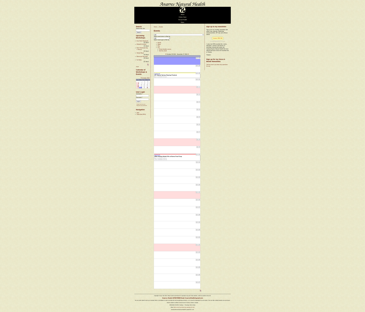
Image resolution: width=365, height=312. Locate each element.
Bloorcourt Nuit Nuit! (142, 56)
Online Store (182, 17)
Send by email (163, 50)
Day (159, 46)
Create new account (141, 104)
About (182, 14)
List (159, 47)
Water (182, 22)
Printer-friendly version (165, 49)
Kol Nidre (139, 60)
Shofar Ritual (140, 53)
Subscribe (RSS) (141, 114)
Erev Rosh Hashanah (142, 41)
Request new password (142, 105)
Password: (139, 97)
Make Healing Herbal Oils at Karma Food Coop (168, 156)
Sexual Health (182, 20)
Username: (139, 94)
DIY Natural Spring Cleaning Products (166, 75)
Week (159, 44)
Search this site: (140, 28)
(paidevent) (157, 73)
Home (155, 27)
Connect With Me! (218, 38)
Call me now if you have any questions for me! (183, 307)
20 (138, 86)
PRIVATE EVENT (141, 44)
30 (147, 87)
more (137, 66)
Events (161, 27)
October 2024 (146, 78)
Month (159, 42)
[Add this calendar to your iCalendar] (148, 65)
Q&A (138, 112)
